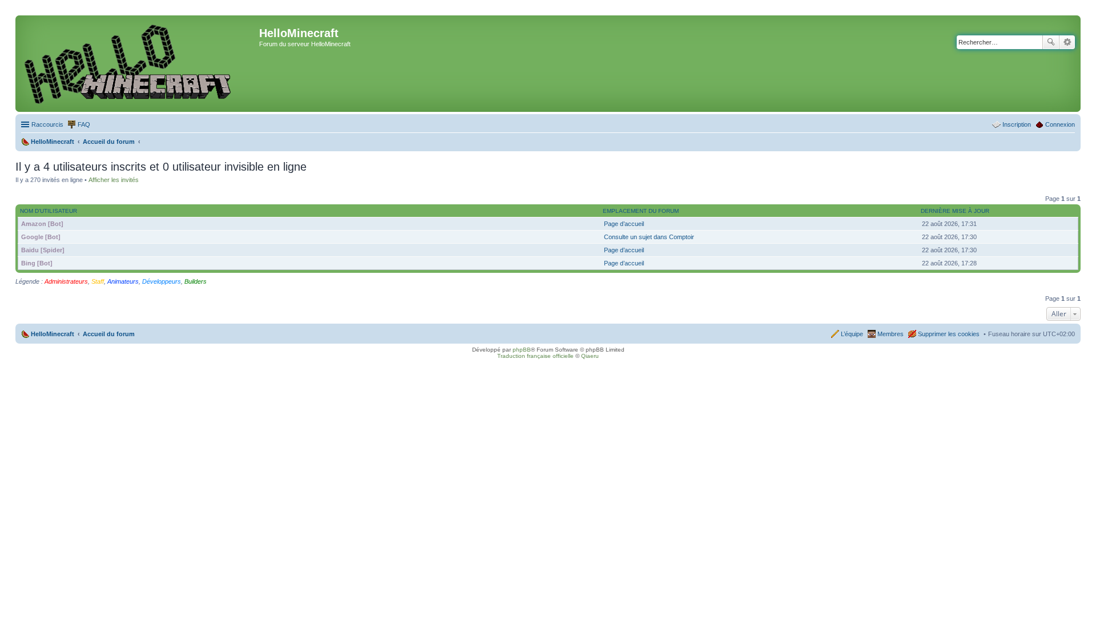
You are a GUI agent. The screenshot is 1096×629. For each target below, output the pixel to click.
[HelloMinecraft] (138, 63)
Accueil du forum (109, 333)
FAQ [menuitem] (84, 124)
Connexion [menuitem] (1060, 124)
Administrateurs (66, 281)
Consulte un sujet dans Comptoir (649, 236)
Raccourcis (47, 124)
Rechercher (1050, 42)
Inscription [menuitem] (1016, 124)
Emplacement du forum (641, 211)
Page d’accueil (624, 223)
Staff (97, 281)
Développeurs (161, 281)
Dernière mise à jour (955, 211)
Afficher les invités (113, 179)
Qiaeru (590, 356)
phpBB (522, 349)
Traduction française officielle (535, 356)
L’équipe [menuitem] (852, 333)
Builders (195, 281)
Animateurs (123, 281)
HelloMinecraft (52, 333)
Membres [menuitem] (890, 333)
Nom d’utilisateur (48, 211)
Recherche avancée (1067, 42)
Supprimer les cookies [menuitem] (949, 333)
